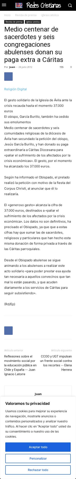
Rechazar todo (38, 470)
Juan (12, 66)
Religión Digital (15, 89)
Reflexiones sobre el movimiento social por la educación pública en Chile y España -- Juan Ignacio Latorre (20, 365)
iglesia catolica (50, 15)
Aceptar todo (38, 447)
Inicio (7, 15)
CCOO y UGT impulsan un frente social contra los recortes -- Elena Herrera (56, 363)
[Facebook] (8, 76)
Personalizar (38, 458)
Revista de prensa (26, 15)
